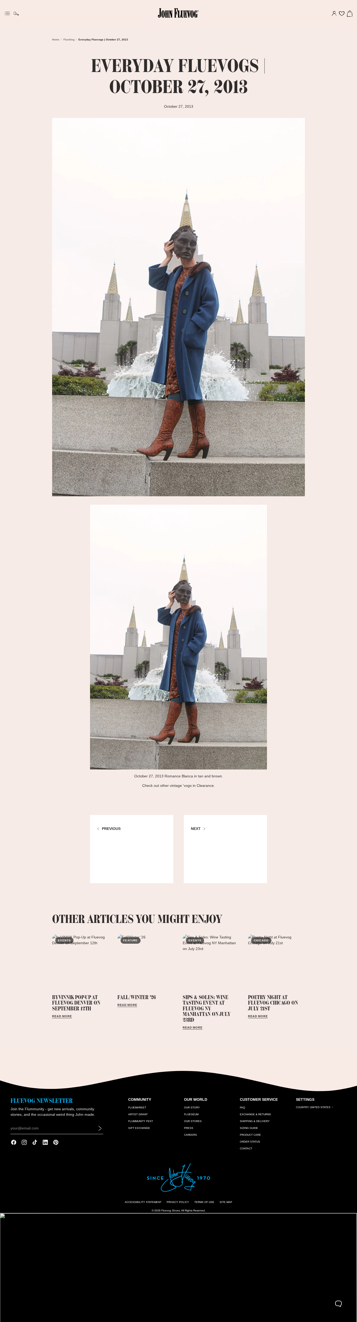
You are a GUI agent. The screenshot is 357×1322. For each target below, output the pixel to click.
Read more (62, 1016)
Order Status (250, 1141)
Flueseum (191, 1114)
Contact (246, 1148)
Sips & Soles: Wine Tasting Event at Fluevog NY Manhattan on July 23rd (206, 1008)
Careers (190, 1134)
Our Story (192, 1107)
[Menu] (7, 13)
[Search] (16, 14)
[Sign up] (100, 1128)
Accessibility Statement (143, 1202)
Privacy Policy (178, 1202)
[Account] (334, 13)
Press (188, 1128)
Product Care (250, 1134)
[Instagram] (24, 1142)
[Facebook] (14, 1142)
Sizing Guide (249, 1128)
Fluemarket (137, 1107)
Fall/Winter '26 (136, 997)
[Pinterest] (56, 1142)
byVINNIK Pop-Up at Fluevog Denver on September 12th (76, 1003)
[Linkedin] (45, 1142)
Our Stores (193, 1121)
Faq (242, 1107)
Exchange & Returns (255, 1114)
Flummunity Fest (140, 1121)
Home (56, 39)
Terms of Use (204, 1202)
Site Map (226, 1202)
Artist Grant (138, 1114)
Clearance (205, 785)
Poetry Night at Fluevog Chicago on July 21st (273, 1003)
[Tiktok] (35, 1142)
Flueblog (69, 39)
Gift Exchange (139, 1128)
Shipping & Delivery (255, 1121)
